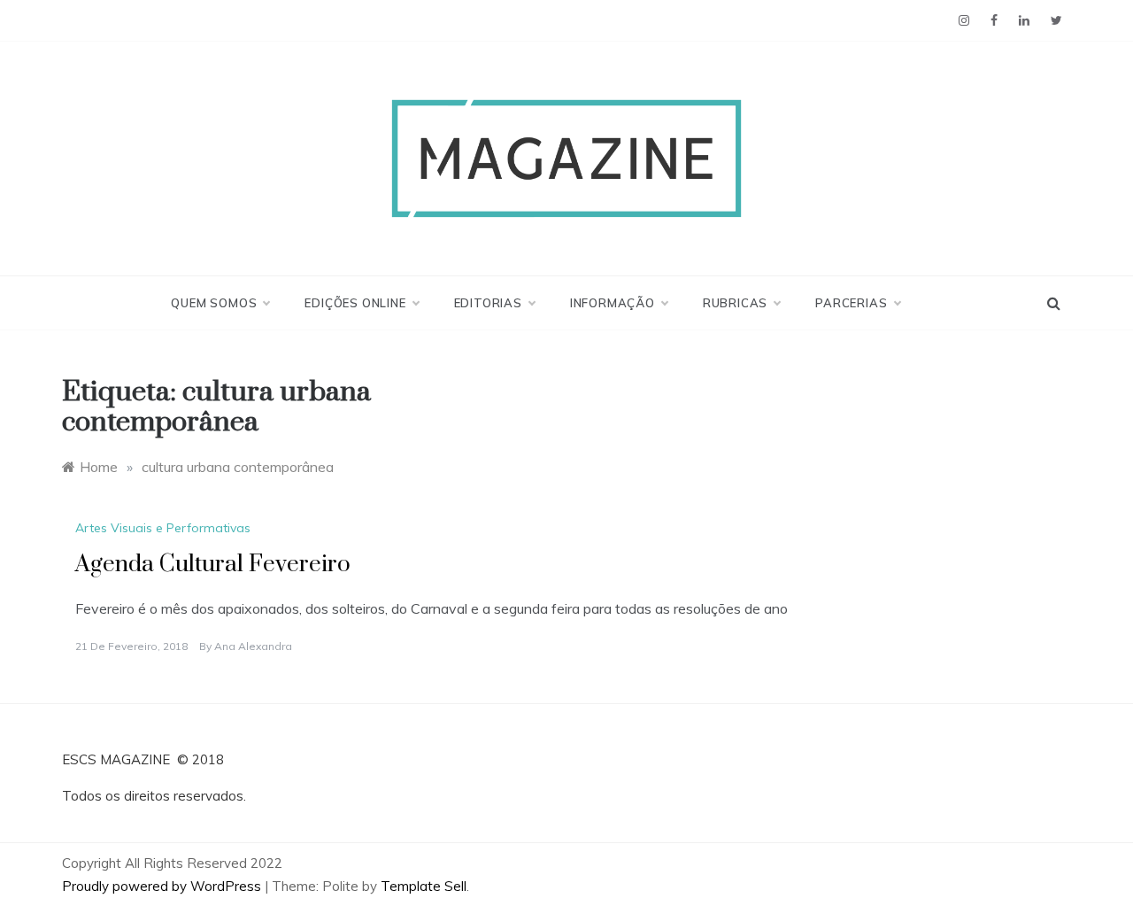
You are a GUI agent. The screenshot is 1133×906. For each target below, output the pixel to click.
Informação (612, 303)
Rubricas (735, 303)
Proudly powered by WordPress (163, 886)
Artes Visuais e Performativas (162, 528)
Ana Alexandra (253, 646)
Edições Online (354, 303)
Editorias (488, 303)
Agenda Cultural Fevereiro (213, 564)
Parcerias (851, 303)
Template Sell (423, 886)
